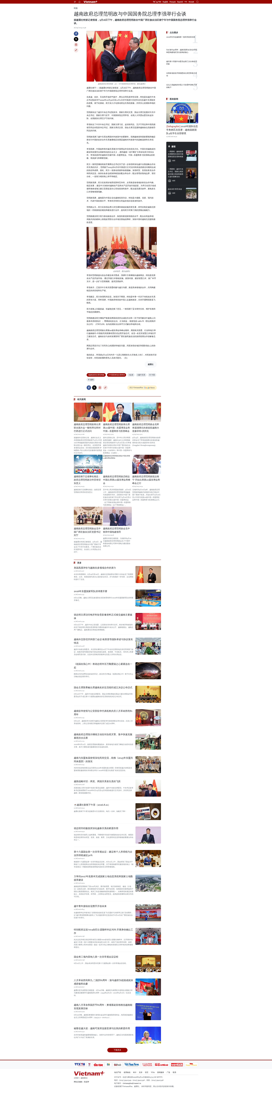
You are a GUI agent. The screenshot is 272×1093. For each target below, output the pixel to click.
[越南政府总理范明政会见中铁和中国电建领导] (117, 516)
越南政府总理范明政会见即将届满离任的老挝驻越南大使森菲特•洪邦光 (145, 427)
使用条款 (127, 1072)
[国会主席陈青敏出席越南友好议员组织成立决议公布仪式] (148, 694)
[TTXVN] (79, 1064)
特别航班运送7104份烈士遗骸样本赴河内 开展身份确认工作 (103, 931)
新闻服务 (160, 1072)
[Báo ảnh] (177, 1064)
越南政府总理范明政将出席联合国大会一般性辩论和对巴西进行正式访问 (87, 427)
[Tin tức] (98, 1064)
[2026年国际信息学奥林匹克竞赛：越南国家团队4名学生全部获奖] (182, 113)
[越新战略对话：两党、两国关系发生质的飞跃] (148, 788)
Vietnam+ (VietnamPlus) (91, 1)
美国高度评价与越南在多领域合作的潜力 (95, 567)
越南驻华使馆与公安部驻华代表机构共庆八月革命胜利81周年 (103, 713)
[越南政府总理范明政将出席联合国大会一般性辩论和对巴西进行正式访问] (88, 412)
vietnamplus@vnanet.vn (132, 1083)
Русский (191, 2)
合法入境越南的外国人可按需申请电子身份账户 (181, 86)
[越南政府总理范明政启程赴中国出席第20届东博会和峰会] (117, 464)
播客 (173, 146)
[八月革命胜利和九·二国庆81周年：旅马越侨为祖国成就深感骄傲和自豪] (148, 987)
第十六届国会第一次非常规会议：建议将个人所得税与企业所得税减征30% (103, 853)
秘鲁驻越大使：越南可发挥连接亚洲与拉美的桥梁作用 (102, 1028)
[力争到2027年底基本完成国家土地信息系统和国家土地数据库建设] (148, 883)
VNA (153, 1072)
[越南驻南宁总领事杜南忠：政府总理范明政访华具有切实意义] (88, 464)
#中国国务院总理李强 (116, 375)
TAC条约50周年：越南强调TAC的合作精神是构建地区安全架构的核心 (181, 51)
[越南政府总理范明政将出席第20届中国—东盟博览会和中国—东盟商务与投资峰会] (117, 412)
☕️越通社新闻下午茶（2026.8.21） (92, 805)
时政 (76, 8)
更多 (79, 563)
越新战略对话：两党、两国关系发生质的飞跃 (97, 781)
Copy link (76, 50)
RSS (134, 1072)
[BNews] (108, 1064)
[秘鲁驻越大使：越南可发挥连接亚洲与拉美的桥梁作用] (148, 1035)
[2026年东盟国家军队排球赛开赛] (148, 598)
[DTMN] (161, 1064)
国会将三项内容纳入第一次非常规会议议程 (96, 956)
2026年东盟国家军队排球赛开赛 (90, 591)
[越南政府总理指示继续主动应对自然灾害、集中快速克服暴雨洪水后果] (148, 741)
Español (180, 2)
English (165, 2)
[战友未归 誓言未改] (191, 193)
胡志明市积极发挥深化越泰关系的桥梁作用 (96, 828)
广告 (168, 1072)
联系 (174, 1072)
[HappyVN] (191, 1064)
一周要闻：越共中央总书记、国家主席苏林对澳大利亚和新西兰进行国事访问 (175, 173)
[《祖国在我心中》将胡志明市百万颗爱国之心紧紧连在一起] (148, 670)
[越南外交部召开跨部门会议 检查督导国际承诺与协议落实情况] (148, 646)
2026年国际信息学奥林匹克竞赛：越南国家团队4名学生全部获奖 (182, 130)
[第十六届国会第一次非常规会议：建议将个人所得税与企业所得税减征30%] (148, 858)
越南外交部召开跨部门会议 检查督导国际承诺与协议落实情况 (103, 641)
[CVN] (147, 1064)
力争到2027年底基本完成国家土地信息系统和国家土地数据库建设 (103, 878)
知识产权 (117, 1072)
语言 (146, 1072)
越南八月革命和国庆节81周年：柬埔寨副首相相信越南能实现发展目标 (103, 1007)
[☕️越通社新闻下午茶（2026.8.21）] (148, 811)
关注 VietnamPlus (136, 388)
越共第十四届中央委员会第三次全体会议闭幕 (181, 62)
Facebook (76, 33)
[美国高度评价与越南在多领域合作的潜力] (148, 574)
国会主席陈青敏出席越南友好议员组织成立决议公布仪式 (103, 687)
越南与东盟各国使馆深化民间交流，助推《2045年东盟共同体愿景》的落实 (103, 760)
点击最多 (174, 32)
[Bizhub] (117, 1064)
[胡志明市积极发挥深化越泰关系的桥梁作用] (148, 835)
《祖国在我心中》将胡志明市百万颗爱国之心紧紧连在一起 (103, 666)
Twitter (76, 39)
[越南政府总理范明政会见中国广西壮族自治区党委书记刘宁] (88, 516)
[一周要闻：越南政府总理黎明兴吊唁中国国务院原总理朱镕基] (191, 155)
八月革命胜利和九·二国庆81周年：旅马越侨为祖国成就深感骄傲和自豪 (103, 982)
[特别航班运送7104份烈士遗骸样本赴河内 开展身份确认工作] (148, 936)
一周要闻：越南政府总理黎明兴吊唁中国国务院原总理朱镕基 (175, 154)
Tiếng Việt (157, 2)
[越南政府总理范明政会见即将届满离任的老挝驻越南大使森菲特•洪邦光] (146, 412)
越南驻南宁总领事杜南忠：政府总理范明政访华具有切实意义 (87, 479)
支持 (140, 1072)
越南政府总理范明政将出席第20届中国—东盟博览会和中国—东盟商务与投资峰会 (116, 427)
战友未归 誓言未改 (175, 189)
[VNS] (131, 1064)
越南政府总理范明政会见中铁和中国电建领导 (116, 530)
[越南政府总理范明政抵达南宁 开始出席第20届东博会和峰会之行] (146, 464)
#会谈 (131, 375)
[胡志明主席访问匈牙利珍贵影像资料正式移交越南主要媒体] (148, 621)
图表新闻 (174, 99)
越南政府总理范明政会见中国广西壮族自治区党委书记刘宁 (87, 532)
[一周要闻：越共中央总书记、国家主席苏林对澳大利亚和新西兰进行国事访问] (191, 173)
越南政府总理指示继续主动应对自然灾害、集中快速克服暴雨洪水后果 (103, 736)
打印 (76, 44)
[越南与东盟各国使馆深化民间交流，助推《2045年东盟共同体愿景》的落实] (148, 764)
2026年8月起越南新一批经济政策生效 (180, 37)
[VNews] (89, 1064)
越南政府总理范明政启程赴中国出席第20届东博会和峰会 (116, 479)
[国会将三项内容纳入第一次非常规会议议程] (148, 963)
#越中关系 (141, 375)
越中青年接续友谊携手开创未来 (90, 906)
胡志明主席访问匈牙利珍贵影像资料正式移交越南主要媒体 (103, 616)
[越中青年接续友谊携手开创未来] (148, 912)
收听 (173, 160)
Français (173, 2)
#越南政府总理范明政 (96, 375)
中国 (153, 375)
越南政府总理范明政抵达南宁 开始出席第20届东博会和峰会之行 (146, 479)
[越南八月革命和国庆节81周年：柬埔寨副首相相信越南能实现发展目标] (148, 1011)
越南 (92, 380)
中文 (186, 2)
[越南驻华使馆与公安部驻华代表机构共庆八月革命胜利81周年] (148, 717)
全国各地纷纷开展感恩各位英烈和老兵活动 (181, 74)
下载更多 (117, 1050)
